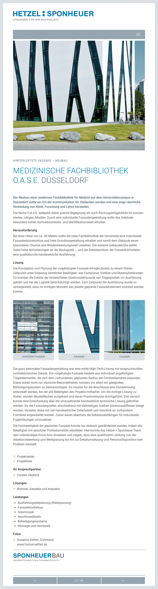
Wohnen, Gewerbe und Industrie (38, 489)
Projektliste (24, 461)
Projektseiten (25, 456)
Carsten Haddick (28, 475)
